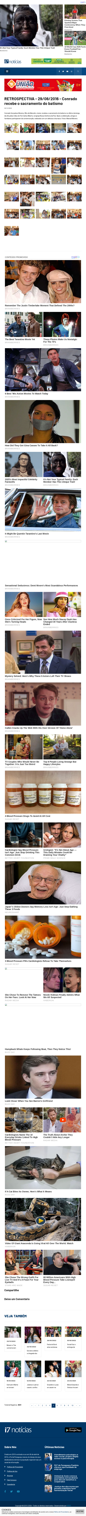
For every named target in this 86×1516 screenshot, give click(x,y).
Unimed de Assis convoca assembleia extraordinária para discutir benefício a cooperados (66, 1479)
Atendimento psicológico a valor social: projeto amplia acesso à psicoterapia (66, 1456)
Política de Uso (12, 1471)
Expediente (11, 1484)
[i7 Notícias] (12, 61)
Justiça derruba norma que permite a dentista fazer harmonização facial (66, 1488)
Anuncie (10, 1476)
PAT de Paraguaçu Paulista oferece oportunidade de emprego (66, 1467)
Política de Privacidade (15, 1467)
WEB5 (69, 1506)
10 (72, 1405)
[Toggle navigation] (7, 71)
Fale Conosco (11, 1480)
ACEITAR (79, 1511)
